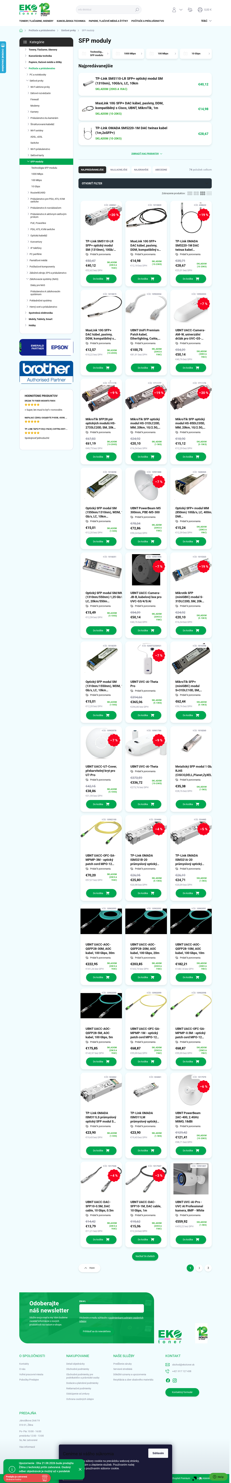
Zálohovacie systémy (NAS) (44, 279)
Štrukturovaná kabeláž (42, 124)
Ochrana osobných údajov (80, 1399)
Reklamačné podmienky (78, 1388)
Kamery (34, 111)
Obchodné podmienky (77, 1369)
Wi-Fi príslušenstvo (40, 149)
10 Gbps (35, 186)
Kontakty (24, 1363)
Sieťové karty (37, 155)
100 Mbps (36, 180)
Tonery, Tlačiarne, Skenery (43, 49)
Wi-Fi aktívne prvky (40, 87)
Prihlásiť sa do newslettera (97, 1331)
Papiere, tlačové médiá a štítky (45, 62)
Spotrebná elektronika (41, 313)
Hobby (32, 325)
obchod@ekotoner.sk (183, 1364)
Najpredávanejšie (92, 169)
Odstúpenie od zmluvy (77, 1393)
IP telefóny (36, 248)
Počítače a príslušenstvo (42, 68)
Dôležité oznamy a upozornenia (129, 1374)
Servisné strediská (122, 1369)
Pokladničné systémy (41, 300)
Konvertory (36, 241)
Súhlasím (158, 1453)
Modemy (35, 105)
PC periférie (36, 254)
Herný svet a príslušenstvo (43, 306)
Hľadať (137, 9)
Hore (92, 1268)
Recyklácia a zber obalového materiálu (133, 1379)
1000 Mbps (37, 174)
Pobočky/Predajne (29, 1379)
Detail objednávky (75, 1363)
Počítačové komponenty (42, 266)
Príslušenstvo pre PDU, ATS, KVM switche (47, 200)
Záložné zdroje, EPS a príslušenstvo (48, 273)
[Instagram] (174, 1379)
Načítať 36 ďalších (145, 1256)
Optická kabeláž (38, 235)
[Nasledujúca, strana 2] (199, 1268)
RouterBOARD (37, 192)
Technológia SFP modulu (44, 167)
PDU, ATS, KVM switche (42, 229)
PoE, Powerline (38, 223)
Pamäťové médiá (38, 260)
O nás (22, 1369)
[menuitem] (37, 21)
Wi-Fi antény (36, 130)
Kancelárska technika (40, 56)
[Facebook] (167, 1379)
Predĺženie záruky (122, 1363)
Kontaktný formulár (182, 1392)
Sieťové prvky (36, 80)
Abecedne (161, 169)
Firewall (34, 99)
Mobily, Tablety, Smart (40, 319)
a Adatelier (204, 1478)
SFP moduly (36, 161)
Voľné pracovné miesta (31, 1374)
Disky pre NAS (37, 285)
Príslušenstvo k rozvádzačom (45, 208)
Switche (34, 142)
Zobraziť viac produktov (145, 153)
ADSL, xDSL (36, 136)
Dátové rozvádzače (40, 93)
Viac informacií (27, 1447)
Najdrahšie (141, 169)
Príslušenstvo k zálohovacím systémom (45, 293)
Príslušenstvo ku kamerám (44, 118)
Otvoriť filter (92, 183)
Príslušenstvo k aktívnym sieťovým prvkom (48, 215)
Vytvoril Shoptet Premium (176, 1478)
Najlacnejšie (118, 169)
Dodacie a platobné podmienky (82, 1383)
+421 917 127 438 (181, 1371)
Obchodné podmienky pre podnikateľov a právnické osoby (82, 1376)
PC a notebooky (38, 74)
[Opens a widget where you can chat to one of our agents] (218, 1477)
